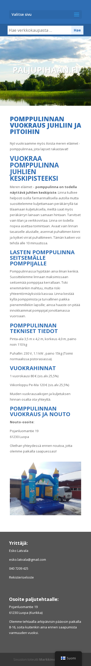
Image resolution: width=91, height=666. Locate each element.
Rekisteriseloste (21, 577)
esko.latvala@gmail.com (27, 559)
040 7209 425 (18, 568)
